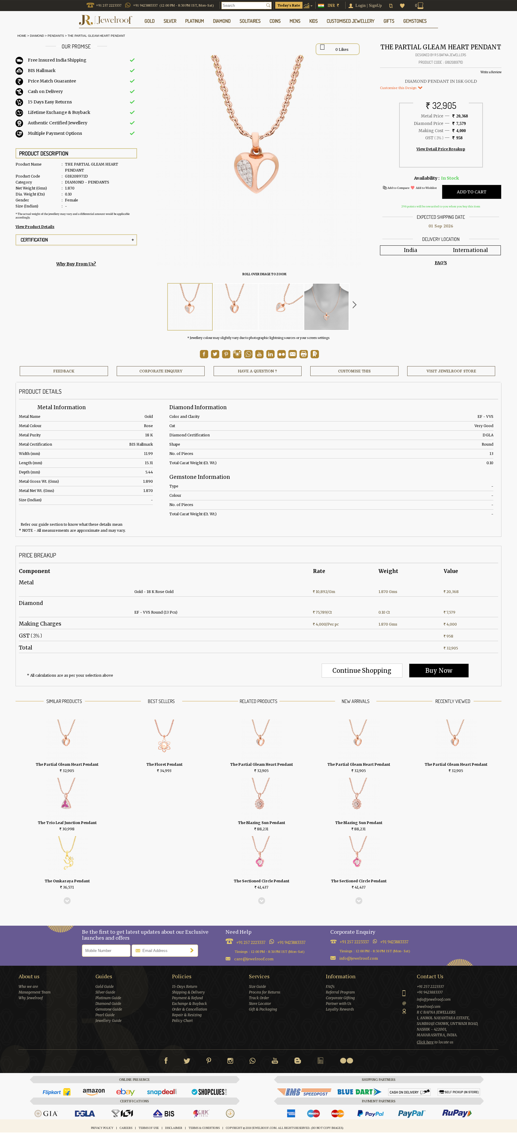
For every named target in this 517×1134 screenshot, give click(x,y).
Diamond (37, 35)
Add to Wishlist (426, 187)
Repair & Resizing (187, 1015)
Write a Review (490, 72)
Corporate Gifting (340, 998)
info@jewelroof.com (359, 958)
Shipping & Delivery (188, 992)
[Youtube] (259, 356)
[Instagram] (230, 1062)
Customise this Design (398, 87)
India (410, 250)
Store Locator (260, 1003)
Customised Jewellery (351, 21)
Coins (275, 21)
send (193, 950)
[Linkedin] (320, 1062)
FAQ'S (441, 262)
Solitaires (250, 21)
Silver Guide (105, 992)
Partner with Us (338, 1003)
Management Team (35, 992)
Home (21, 35)
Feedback (63, 371)
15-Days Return (184, 986)
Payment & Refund (187, 998)
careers (126, 1128)
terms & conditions (204, 1128)
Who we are (28, 986)
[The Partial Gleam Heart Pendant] (190, 307)
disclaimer (173, 1128)
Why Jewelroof (31, 998)
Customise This (354, 371)
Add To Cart (471, 192)
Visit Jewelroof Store (451, 371)
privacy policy (102, 1128)
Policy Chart (182, 1020)
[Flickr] (346, 1060)
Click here (425, 1042)
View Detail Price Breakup (440, 149)
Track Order (259, 998)
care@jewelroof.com (253, 959)
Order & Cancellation (189, 1009)
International (470, 250)
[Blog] (297, 1062)
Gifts (389, 21)
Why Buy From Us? (76, 264)
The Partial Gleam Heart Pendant (96, 35)
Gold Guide (104, 986)
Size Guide (257, 986)
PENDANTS (56, 35)
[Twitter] (187, 1062)
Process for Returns (264, 992)
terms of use (149, 1128)
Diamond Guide (108, 1003)
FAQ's (330, 986)
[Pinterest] (208, 1062)
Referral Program (340, 992)
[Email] (292, 354)
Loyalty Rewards (340, 1009)
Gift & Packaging (263, 1009)
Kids (313, 21)
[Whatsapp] (253, 1062)
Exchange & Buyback (189, 1003)
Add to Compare (398, 187)
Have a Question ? (257, 371)
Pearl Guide (105, 1015)
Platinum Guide (108, 998)
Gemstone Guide (108, 1009)
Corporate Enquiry (160, 371)
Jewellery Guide (108, 1020)
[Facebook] (166, 1062)
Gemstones (415, 21)
